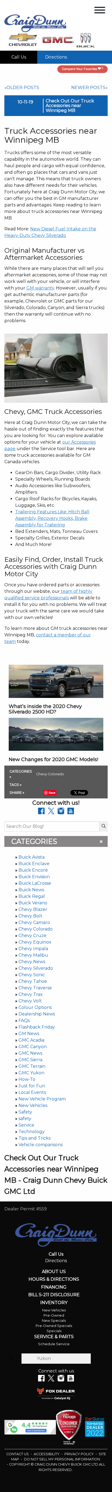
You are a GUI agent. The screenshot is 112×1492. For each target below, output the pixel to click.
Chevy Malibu (33, 955)
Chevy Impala (33, 948)
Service (26, 1125)
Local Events (32, 1092)
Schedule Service (54, 1344)
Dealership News (36, 1014)
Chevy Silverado (35, 968)
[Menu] (99, 11)
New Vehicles (32, 1105)
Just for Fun (31, 1085)
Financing (54, 1287)
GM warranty (40, 288)
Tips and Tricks (34, 1138)
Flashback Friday (36, 1027)
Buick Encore (33, 870)
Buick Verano (32, 902)
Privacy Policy (79, 1454)
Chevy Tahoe (32, 981)
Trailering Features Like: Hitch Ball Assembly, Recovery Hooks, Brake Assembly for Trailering (52, 518)
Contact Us (18, 1454)
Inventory (53, 1302)
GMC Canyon (32, 1046)
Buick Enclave (33, 863)
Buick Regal (31, 896)
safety (24, 1118)
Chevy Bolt (30, 916)
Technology (31, 1131)
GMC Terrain (31, 1066)
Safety (25, 1112)
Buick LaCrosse (34, 883)
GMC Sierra (30, 1059)
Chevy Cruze (32, 935)
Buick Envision (34, 876)
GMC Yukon (31, 1072)
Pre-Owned (53, 1315)
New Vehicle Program (42, 1099)
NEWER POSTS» (89, 87)
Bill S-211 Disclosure (54, 1294)
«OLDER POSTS (21, 87)
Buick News (31, 889)
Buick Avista (31, 857)
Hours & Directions (54, 1279)
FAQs (24, 1020)
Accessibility (47, 1454)
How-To (26, 1079)
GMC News (30, 1053)
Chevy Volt (30, 1000)
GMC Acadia (31, 1040)
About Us (54, 1271)
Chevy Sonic (31, 974)
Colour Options (35, 1007)
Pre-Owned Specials (54, 1326)
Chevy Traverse (35, 987)
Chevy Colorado (35, 929)
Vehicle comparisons (40, 1144)
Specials (53, 1331)
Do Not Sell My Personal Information (62, 1459)
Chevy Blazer (32, 909)
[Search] (103, 826)
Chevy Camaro (34, 922)
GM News (28, 1033)
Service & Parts (54, 1336)
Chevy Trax (30, 994)
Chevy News (31, 961)
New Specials (54, 1321)
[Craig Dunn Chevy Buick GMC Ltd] (35, 23)
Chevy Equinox (34, 942)
